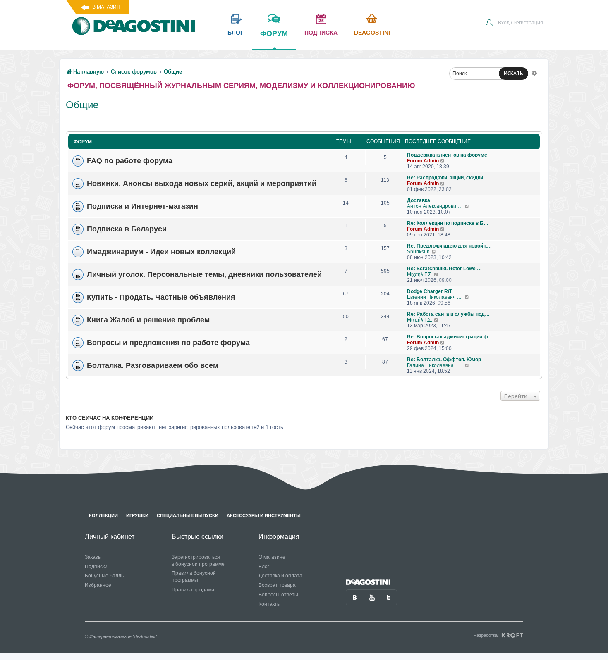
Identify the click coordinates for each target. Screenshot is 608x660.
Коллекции (103, 515)
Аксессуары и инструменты (264, 515)
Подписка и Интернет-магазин (142, 206)
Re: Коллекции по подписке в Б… (447, 223)
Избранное (98, 585)
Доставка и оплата (280, 576)
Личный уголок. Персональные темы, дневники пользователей (204, 274)
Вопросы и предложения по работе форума (168, 342)
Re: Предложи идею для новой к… (449, 246)
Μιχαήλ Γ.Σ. (419, 274)
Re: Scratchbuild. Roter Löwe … (444, 269)
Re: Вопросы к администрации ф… (450, 337)
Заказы (93, 557)
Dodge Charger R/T (429, 291)
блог (235, 32)
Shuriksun (418, 252)
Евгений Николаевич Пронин (435, 297)
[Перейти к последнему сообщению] (442, 161)
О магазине (272, 557)
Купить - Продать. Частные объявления (161, 297)
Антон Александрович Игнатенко (435, 206)
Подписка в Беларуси (127, 229)
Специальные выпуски (187, 515)
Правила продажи (193, 590)
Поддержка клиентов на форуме (447, 155)
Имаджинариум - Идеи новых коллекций (161, 252)
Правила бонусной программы (194, 576)
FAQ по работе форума (129, 161)
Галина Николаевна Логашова (435, 365)
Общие (82, 104)
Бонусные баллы (105, 576)
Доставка (418, 200)
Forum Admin (423, 161)
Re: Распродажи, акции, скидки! (446, 178)
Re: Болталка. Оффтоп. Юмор (444, 359)
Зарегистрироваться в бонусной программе (198, 560)
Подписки (96, 566)
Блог (264, 566)
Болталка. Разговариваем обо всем (152, 365)
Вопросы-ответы (278, 595)
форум (274, 33)
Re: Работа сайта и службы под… (448, 314)
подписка (321, 32)
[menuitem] (514, 23)
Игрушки (137, 515)
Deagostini (372, 32)
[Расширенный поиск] (534, 72)
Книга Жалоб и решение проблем (148, 320)
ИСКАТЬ (513, 73)
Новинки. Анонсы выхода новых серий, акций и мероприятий (201, 183)
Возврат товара (277, 585)
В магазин (106, 7)
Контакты (270, 604)
